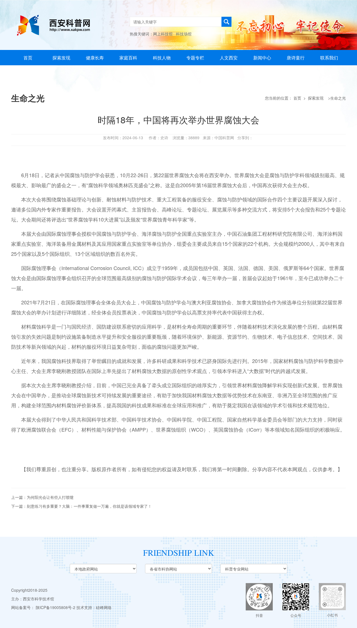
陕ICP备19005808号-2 (55, 607)
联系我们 (329, 57)
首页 (27, 57)
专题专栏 (195, 57)
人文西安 (229, 57)
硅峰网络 (104, 607)
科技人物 (162, 57)
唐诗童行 (296, 57)
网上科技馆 (163, 34)
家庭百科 (128, 57)
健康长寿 (95, 57)
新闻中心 (262, 57)
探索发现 (61, 57)
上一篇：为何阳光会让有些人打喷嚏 (42, 497)
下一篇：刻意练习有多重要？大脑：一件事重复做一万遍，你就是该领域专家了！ (81, 506)
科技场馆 (184, 34)
